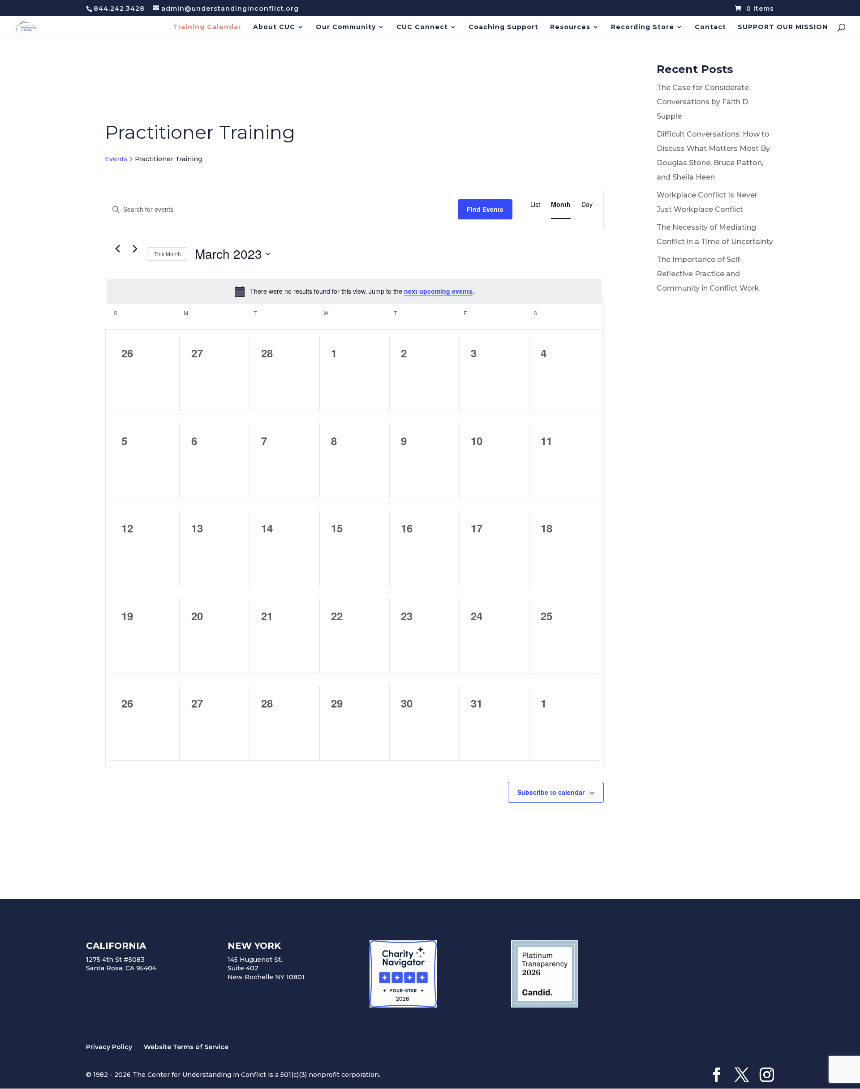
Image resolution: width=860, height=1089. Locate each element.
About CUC (274, 27)
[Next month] (134, 249)
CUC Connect (422, 27)
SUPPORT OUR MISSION (783, 27)
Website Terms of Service (186, 1047)
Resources (570, 27)
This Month (167, 253)
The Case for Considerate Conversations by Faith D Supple (703, 101)
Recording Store (642, 27)
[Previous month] (117, 249)
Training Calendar (207, 27)
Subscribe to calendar (551, 792)
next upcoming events (438, 291)
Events (116, 159)
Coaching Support (503, 27)
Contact (710, 27)
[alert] (354, 291)
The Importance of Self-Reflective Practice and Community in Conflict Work (708, 273)
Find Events (485, 209)
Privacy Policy (109, 1047)
